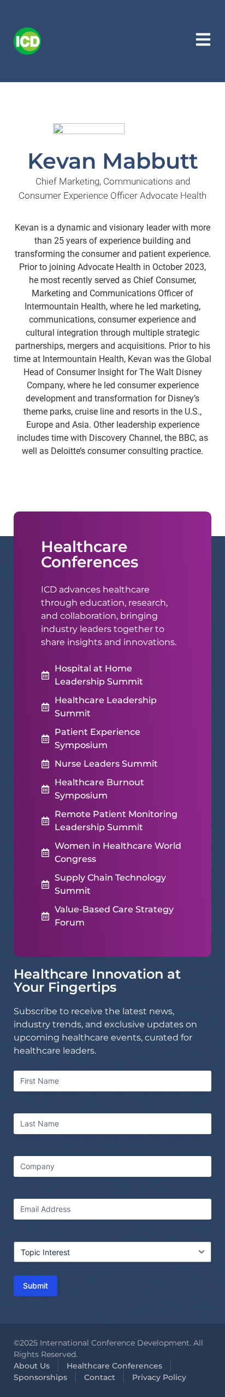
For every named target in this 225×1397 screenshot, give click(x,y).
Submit (35, 1285)
